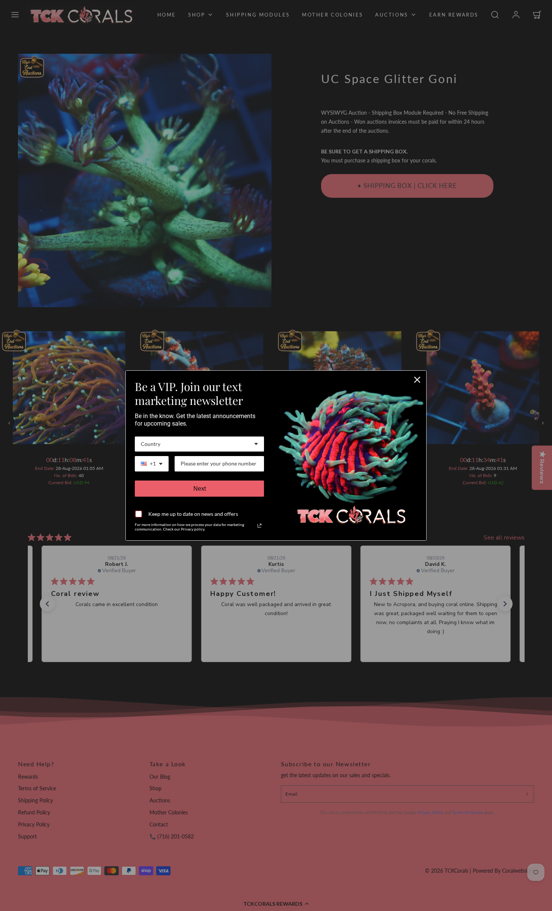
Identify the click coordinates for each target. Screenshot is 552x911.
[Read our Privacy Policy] (259, 525)
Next (199, 488)
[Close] (417, 380)
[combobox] (199, 444)
